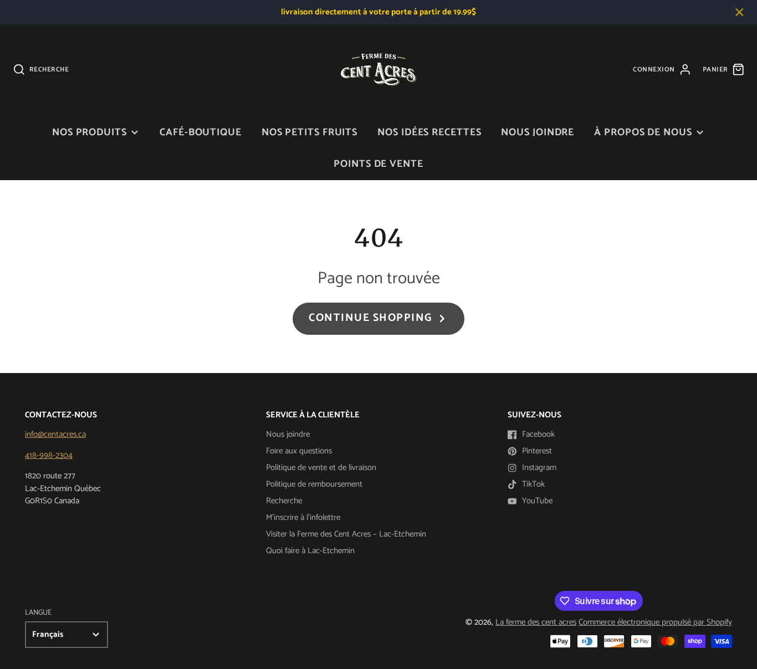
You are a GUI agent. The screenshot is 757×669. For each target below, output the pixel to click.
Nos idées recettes (429, 132)
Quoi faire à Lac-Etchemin (310, 551)
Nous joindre (537, 132)
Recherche (284, 501)
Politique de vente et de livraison (321, 467)
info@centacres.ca (55, 434)
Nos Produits (89, 132)
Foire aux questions (299, 451)
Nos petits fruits (309, 132)
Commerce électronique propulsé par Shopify (655, 622)
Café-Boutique (201, 132)
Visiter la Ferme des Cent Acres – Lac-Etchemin (346, 534)
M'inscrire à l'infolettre (303, 517)
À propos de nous (643, 132)
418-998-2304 (49, 455)
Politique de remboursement (314, 484)
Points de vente (378, 164)
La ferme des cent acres (535, 622)
